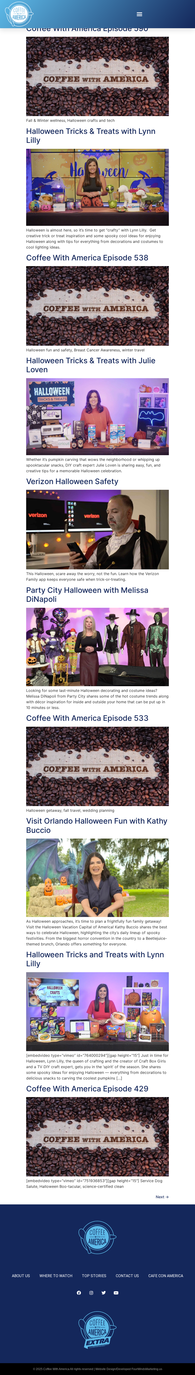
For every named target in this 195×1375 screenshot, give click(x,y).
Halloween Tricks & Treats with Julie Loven (91, 365)
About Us (21, 1276)
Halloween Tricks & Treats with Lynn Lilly (91, 136)
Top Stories (94, 1276)
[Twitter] (103, 1293)
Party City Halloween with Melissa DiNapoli (87, 594)
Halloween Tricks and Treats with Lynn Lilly (95, 959)
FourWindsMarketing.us (147, 1369)
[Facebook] (79, 1293)
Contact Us (127, 1276)
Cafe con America (165, 1276)
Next (162, 1196)
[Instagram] (91, 1293)
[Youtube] (116, 1293)
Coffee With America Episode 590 (87, 28)
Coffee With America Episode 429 (87, 1088)
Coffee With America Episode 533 (87, 718)
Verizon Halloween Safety (72, 481)
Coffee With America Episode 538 (87, 257)
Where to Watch (55, 1276)
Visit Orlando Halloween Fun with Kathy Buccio (96, 825)
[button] (139, 14)
